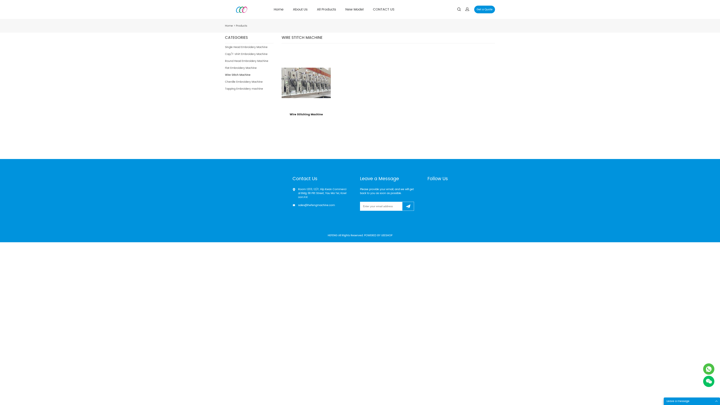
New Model (354, 9)
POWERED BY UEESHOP (378, 235)
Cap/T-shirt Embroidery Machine (246, 54)
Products (241, 26)
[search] (459, 10)
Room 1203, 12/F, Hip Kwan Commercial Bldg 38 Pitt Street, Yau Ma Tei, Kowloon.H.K (322, 193)
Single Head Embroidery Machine (246, 47)
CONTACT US (383, 9)
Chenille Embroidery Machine (244, 82)
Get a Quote (485, 9)
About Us (300, 9)
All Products (326, 9)
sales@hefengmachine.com (316, 205)
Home (279, 9)
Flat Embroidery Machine (241, 68)
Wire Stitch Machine (237, 75)
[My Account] (467, 9)
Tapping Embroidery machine (244, 89)
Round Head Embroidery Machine (246, 61)
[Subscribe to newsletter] (408, 206)
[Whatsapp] (708, 369)
